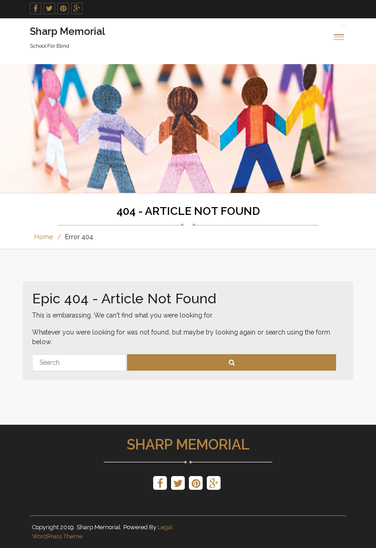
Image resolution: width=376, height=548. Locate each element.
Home (43, 237)
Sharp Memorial (188, 444)
